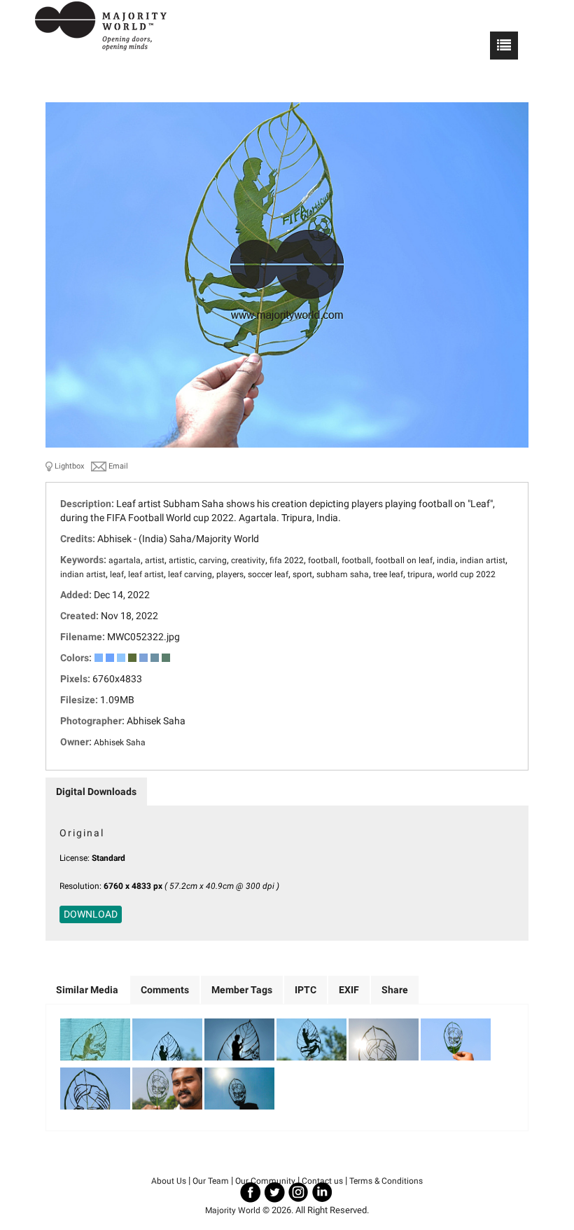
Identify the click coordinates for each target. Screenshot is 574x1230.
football (322, 560)
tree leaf (388, 574)
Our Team (210, 1181)
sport (302, 574)
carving (213, 560)
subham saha (342, 574)
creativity (248, 560)
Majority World (232, 1210)
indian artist (482, 560)
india (446, 560)
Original (81, 832)
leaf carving (190, 574)
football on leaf (404, 560)
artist (154, 560)
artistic (182, 560)
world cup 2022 (466, 574)
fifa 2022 (287, 560)
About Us (168, 1181)
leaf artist (146, 574)
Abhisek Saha (120, 742)
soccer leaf (268, 574)
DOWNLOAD (91, 914)
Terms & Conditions (386, 1181)
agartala (124, 560)
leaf (117, 574)
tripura (420, 574)
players (230, 574)
